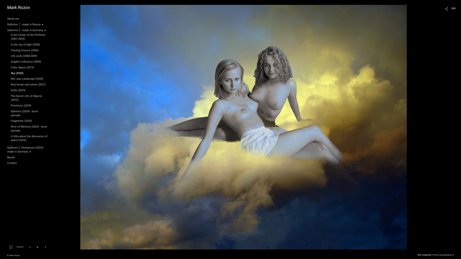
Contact (12, 163)
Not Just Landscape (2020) (27, 78)
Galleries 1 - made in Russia (24, 24)
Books (11, 157)
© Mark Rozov (13, 255)
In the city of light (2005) (25, 44)
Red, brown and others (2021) (28, 84)
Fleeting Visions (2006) (25, 50)
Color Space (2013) (22, 67)
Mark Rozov (18, 7)
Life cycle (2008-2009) (24, 56)
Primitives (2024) (21, 105)
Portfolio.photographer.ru (443, 255)
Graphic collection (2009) (26, 61)
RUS (454, 8)
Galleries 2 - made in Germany (25, 30)
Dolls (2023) (18, 90)
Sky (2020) (17, 73)
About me (13, 18)
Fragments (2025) (21, 120)
